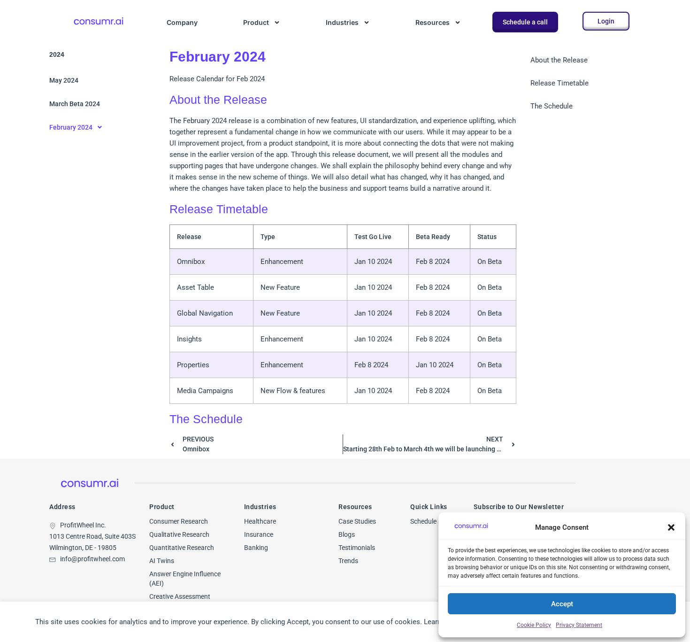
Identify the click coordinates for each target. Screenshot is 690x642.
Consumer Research (178, 521)
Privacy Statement (579, 625)
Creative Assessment (179, 596)
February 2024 (70, 127)
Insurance (258, 534)
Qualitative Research (179, 534)
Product (256, 22)
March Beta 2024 (74, 104)
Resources (432, 22)
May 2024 (63, 80)
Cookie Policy (534, 625)
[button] (671, 527)
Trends (348, 561)
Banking (256, 547)
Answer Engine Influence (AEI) (185, 578)
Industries (342, 22)
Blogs (346, 534)
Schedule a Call (432, 521)
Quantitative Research (181, 547)
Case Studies (357, 521)
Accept (562, 604)
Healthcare (260, 521)
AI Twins (161, 561)
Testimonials (356, 547)
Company (182, 22)
